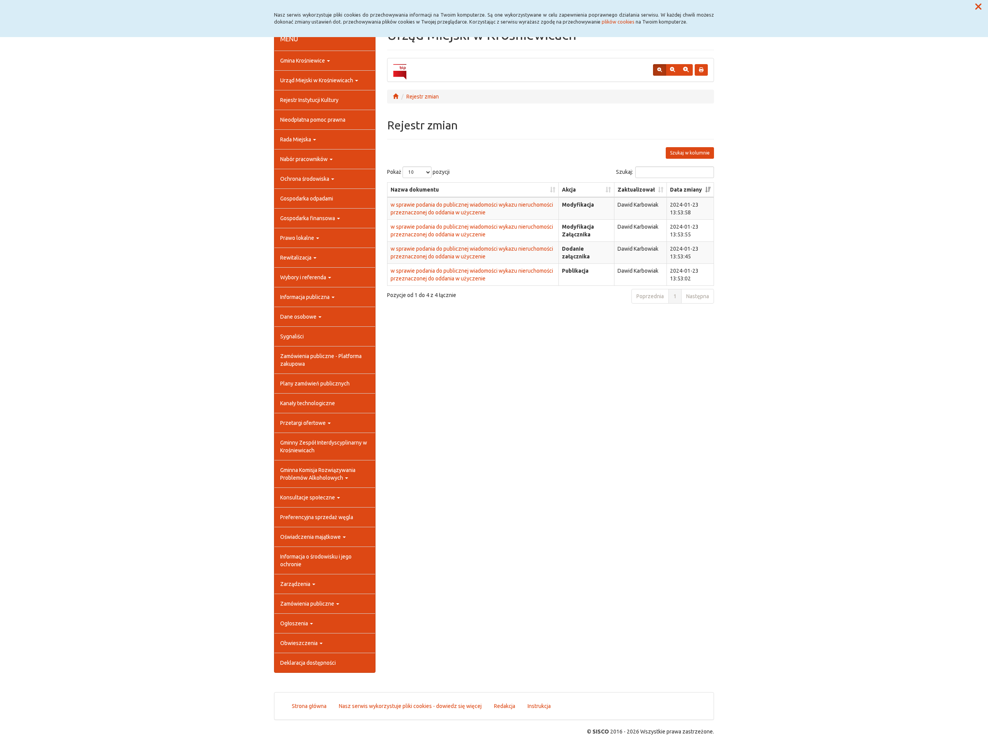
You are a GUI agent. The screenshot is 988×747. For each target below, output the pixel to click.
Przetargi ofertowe (303, 423)
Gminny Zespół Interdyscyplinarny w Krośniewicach (323, 446)
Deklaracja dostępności (308, 663)
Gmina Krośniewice (303, 61)
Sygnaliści (292, 336)
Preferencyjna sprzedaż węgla (316, 517)
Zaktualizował (636, 190)
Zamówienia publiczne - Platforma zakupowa (321, 360)
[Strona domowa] (395, 96)
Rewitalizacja (296, 258)
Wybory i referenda (303, 277)
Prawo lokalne (297, 238)
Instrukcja (539, 706)
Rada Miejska (296, 139)
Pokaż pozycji (418, 171)
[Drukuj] (701, 70)
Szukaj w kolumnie (690, 152)
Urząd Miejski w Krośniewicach (317, 80)
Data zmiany (686, 190)
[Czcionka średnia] (672, 70)
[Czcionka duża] (686, 70)
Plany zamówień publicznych (315, 383)
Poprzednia (650, 296)
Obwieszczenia (299, 643)
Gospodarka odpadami (306, 198)
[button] (978, 7)
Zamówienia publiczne (307, 604)
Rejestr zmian (422, 96)
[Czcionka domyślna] (659, 70)
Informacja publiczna (305, 297)
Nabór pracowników (304, 159)
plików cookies (618, 21)
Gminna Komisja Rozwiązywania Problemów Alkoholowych (317, 474)
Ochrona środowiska (305, 179)
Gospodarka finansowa (308, 218)
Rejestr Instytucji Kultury (309, 100)
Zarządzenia (295, 584)
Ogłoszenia (294, 623)
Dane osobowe (299, 317)
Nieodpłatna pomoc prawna (312, 120)
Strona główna (309, 706)
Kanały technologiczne (307, 403)
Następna (697, 296)
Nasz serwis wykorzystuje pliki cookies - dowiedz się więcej (410, 706)
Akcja (569, 190)
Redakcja (504, 706)
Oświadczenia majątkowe (311, 537)
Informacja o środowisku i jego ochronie (316, 560)
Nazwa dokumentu (415, 190)
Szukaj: (624, 171)
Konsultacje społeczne (308, 497)
